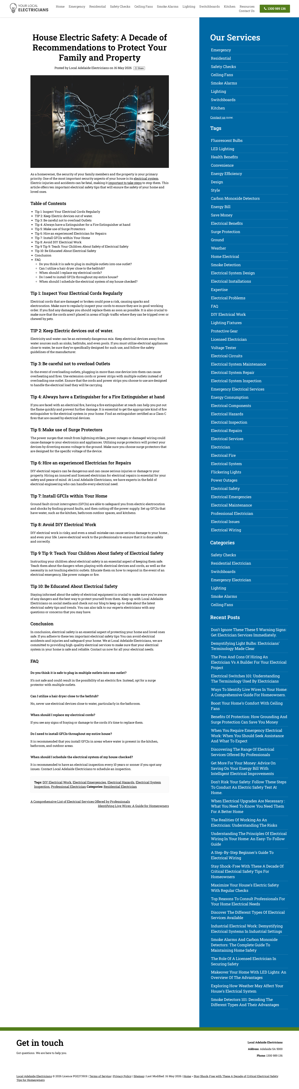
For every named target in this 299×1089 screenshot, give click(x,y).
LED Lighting (222, 148)
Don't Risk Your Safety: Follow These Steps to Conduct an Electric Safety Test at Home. (248, 787)
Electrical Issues (225, 521)
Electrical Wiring (226, 529)
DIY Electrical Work (57, 782)
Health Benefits (224, 156)
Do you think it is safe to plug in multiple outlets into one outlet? (85, 264)
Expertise (219, 289)
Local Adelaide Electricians (34, 1076)
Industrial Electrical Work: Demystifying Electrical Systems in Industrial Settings (247, 928)
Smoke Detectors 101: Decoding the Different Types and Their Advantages (245, 1002)
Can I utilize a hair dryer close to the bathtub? (72, 268)
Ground (217, 239)
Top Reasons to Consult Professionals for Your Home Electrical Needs (248, 901)
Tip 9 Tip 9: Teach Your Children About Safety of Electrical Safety (81, 246)
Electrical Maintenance (231, 505)
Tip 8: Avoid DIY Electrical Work (58, 242)
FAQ (37, 260)
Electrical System (226, 463)
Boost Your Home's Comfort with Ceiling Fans (247, 706)
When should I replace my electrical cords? (70, 273)
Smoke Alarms (167, 6)
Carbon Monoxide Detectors (235, 198)
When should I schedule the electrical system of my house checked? (88, 281)
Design (217, 181)
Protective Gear (224, 330)
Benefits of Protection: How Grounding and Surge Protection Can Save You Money (249, 719)
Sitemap (139, 1076)
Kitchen (229, 6)
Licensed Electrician (229, 339)
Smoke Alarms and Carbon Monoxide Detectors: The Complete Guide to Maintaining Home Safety (244, 945)
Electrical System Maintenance (238, 364)
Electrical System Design (233, 272)
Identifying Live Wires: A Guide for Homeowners (133, 806)
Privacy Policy (122, 1076)
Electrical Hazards (120, 782)
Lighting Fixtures (226, 322)
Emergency (77, 6)
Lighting (189, 6)
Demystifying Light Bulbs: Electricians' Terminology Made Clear (245, 646)
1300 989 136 (276, 8)
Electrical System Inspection (236, 380)
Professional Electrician (68, 786)
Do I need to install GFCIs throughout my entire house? (78, 277)
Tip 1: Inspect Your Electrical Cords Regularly (67, 211)
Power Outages (224, 480)
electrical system (146, 178)
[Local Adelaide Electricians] (29, 12)
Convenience (222, 165)
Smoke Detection (226, 264)
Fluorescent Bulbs (227, 140)
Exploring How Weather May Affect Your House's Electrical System (247, 988)
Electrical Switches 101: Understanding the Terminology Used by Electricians (245, 678)
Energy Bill (220, 206)
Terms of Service (100, 1076)
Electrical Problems (228, 297)
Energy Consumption (229, 397)
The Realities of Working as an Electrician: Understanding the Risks (244, 822)
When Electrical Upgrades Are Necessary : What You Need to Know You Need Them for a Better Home (248, 806)
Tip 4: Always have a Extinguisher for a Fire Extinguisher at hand (82, 224)
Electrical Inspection (229, 422)
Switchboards (209, 6)
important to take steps (125, 183)
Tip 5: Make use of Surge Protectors (60, 229)
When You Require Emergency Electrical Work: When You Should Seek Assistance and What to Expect (247, 736)
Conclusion (43, 255)
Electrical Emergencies (89, 782)
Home (60, 6)
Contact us (217, 117)
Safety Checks (120, 6)
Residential (97, 6)
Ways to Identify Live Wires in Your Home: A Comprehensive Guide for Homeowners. (249, 692)
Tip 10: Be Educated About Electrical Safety (65, 251)
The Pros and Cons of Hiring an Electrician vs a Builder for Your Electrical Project (249, 662)
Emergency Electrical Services (237, 389)
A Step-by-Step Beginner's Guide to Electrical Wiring (242, 855)
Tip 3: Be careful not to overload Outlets (63, 220)
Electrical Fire (223, 455)
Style (215, 190)
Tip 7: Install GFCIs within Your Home (62, 238)
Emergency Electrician (231, 579)
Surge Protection (225, 231)
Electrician (220, 446)
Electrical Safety (225, 488)
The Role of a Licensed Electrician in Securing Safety (243, 961)
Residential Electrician (120, 786)
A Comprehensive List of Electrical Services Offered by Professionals (80, 801)
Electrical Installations (231, 281)
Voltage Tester (223, 347)
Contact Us (247, 11)
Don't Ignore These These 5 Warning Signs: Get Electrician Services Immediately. (248, 632)
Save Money (222, 214)
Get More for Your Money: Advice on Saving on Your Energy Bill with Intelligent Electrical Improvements (243, 768)
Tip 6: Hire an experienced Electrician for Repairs (70, 233)
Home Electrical (225, 256)
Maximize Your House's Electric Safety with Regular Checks (245, 887)
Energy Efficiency (226, 173)
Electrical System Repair (232, 372)
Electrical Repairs (226, 430)
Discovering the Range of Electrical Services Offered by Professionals (242, 752)
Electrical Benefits (227, 223)
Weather (218, 248)
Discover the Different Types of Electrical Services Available (248, 915)
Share (140, 68)
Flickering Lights (226, 471)
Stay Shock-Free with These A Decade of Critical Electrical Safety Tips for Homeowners (247, 871)
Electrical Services (227, 438)
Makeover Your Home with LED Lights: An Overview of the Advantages (248, 975)
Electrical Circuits (226, 355)
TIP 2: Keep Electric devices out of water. (64, 216)
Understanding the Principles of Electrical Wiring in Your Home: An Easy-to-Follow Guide (249, 839)
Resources (247, 6)
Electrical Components (231, 405)
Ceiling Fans (143, 6)
